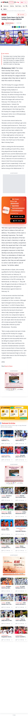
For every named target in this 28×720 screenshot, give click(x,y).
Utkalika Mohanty (9, 23)
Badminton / (4, 512)
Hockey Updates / (5, 455)
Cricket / (18, 439)
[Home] (1, 9)
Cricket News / (5, 439)
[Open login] (25, 2)
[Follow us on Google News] (25, 27)
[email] (21, 27)
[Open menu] (1, 2)
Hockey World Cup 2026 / (20, 529)
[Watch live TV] (15, 2)
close (14, 715)
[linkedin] (19, 27)
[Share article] (12, 443)
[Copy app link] (23, 27)
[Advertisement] (14, 718)
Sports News (8, 366)
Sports (4, 9)
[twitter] (15, 27)
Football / (18, 619)
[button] (5, 413)
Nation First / (19, 512)
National (6, 6)
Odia (22, 2)
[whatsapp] (17, 27)
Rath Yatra (18, 6)
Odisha (12, 6)
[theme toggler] (18, 2)
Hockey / (3, 528)
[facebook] (13, 27)
